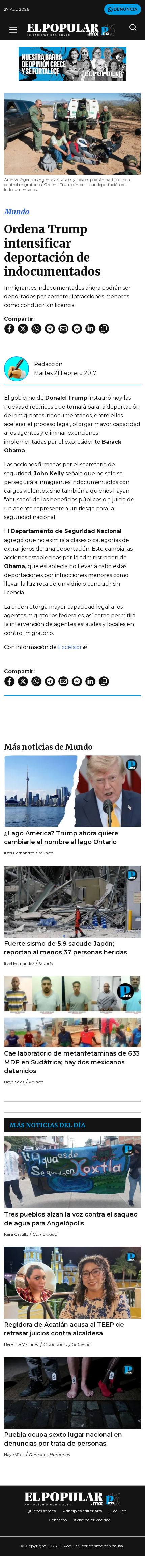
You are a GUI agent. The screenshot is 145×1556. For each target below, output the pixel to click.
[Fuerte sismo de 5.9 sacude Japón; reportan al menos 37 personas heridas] (72, 901)
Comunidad (45, 1234)
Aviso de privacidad (92, 1519)
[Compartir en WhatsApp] (36, 328)
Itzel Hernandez (19, 852)
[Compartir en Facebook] (9, 328)
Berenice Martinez (21, 1344)
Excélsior (70, 647)
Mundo (16, 211)
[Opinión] (72, 63)
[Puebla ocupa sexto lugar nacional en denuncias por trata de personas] (72, 1393)
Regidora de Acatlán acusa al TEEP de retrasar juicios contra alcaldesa (64, 1329)
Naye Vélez (14, 1081)
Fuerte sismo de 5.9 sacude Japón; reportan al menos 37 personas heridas (65, 948)
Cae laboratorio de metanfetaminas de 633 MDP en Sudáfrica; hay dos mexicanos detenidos (72, 1062)
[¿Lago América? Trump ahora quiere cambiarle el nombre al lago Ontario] (72, 791)
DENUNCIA (125, 9)
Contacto (58, 1519)
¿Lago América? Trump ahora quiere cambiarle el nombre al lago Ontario (61, 838)
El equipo (117, 1510)
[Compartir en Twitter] (23, 328)
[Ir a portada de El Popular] (71, 30)
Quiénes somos (41, 1510)
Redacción (48, 364)
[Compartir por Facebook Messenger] (76, 328)
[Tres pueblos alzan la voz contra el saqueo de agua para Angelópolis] (72, 1172)
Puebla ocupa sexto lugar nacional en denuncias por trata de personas (63, 1439)
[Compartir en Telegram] (50, 328)
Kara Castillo (16, 1234)
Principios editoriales (82, 1510)
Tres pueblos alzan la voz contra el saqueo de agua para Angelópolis (71, 1219)
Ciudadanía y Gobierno (67, 1344)
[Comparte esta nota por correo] (63, 328)
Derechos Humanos (49, 1454)
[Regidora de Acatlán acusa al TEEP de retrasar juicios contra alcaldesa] (72, 1283)
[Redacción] (16, 368)
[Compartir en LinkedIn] (90, 328)
